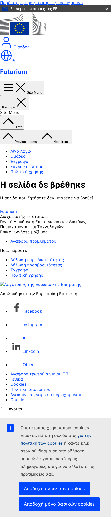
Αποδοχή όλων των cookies (54, 488)
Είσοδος (21, 46)
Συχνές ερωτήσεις (28, 166)
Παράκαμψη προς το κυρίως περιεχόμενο (41, 2)
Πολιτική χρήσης (26, 171)
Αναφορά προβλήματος (33, 241)
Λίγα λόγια (20, 151)
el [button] (14, 60)
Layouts (14, 408)
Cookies (18, 384)
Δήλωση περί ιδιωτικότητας (37, 259)
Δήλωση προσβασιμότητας (36, 264)
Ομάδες (18, 156)
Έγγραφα (19, 161)
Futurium (13, 71)
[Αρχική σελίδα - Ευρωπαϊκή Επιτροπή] (23, 33)
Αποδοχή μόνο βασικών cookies (59, 504)
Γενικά (16, 379)
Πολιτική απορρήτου (30, 389)
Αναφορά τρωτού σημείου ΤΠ (39, 373)
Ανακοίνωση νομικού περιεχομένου (45, 394)
